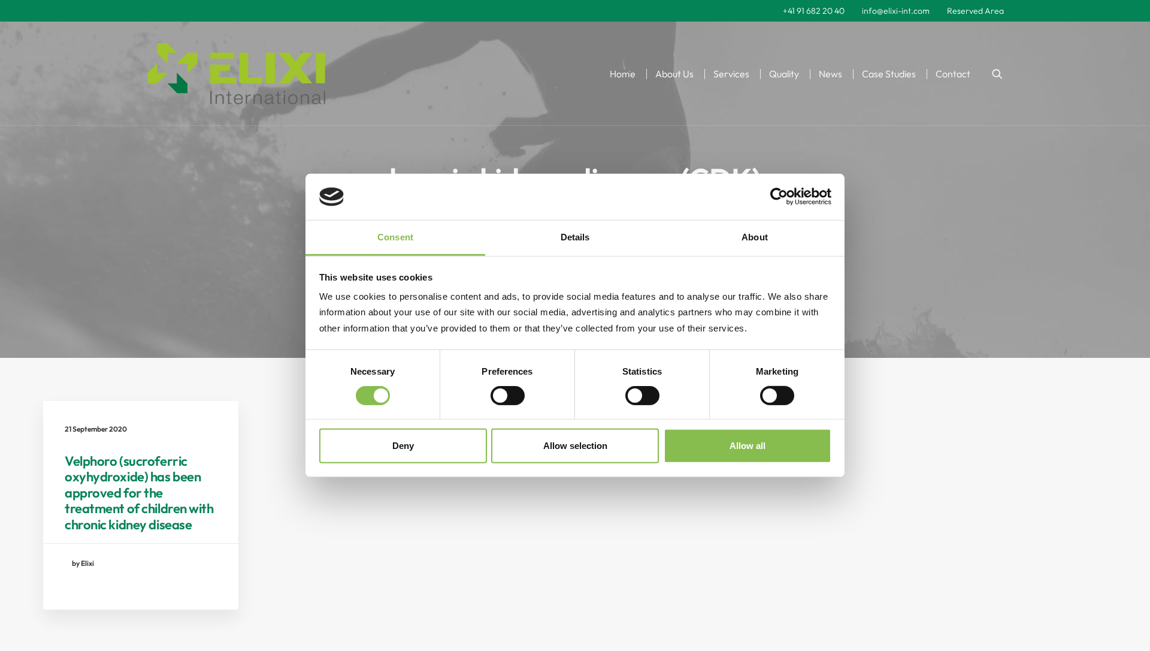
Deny (403, 446)
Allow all (747, 446)
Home (622, 74)
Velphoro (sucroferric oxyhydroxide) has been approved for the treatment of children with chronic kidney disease (139, 493)
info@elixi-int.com (896, 10)
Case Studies (889, 74)
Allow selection (575, 446)
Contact (953, 74)
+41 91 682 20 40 (814, 10)
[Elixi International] (236, 73)
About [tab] (755, 237)
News (830, 74)
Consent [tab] (395, 237)
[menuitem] (814, 11)
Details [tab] (575, 237)
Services (731, 74)
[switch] (508, 395)
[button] (997, 74)
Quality (784, 74)
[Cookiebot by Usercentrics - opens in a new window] (779, 197)
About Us (674, 74)
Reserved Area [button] (975, 10)
